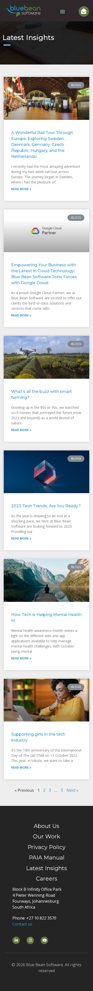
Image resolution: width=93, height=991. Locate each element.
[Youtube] (44, 940)
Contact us (22, 924)
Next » (72, 790)
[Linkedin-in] (16, 940)
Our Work (46, 836)
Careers (46, 878)
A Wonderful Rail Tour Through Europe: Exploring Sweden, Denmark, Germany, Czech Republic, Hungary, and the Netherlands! (42, 144)
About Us (46, 825)
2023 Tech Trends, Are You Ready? (46, 506)
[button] (62, 11)
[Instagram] (30, 940)
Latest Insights (46, 868)
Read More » (21, 189)
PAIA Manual (46, 857)
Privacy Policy (46, 847)
